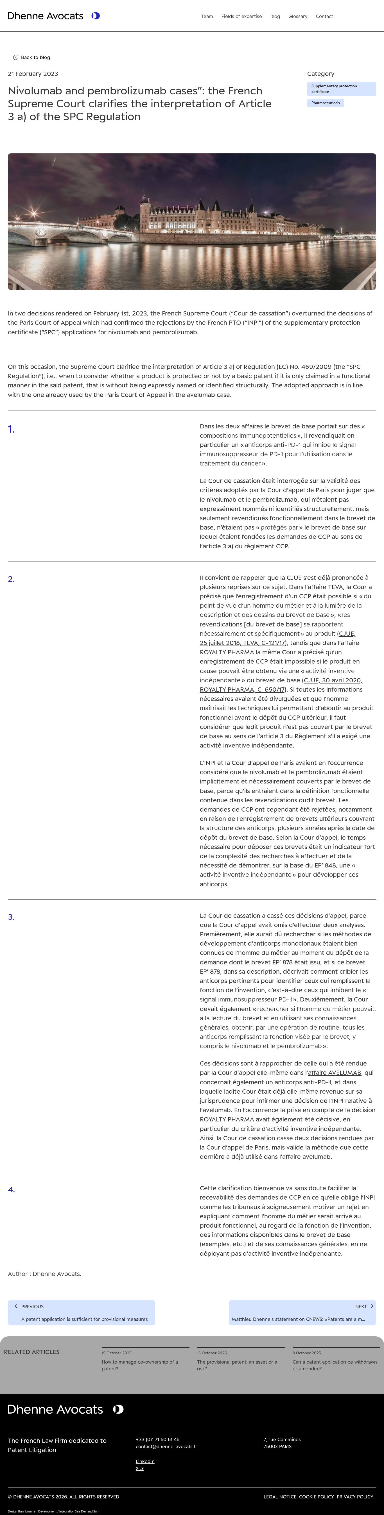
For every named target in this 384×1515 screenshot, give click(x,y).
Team (207, 16)
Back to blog (35, 57)
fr (345, 15)
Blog (275, 16)
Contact (324, 16)
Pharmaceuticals (325, 103)
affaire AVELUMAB (334, 1072)
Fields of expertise (242, 16)
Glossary (298, 16)
